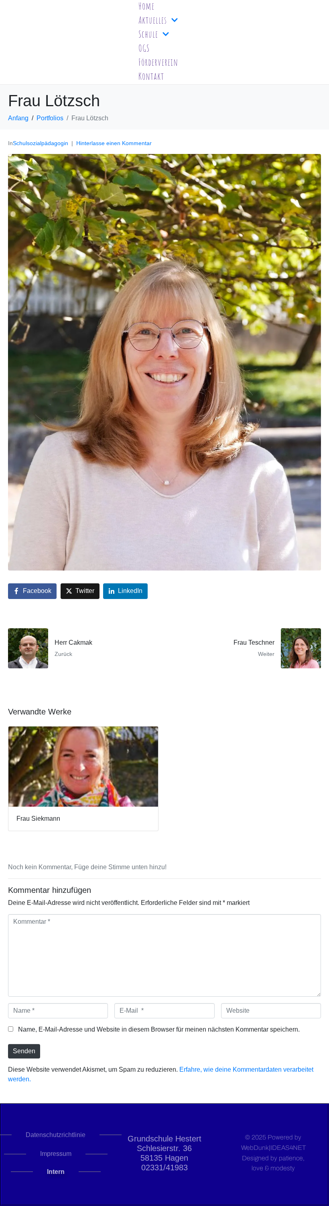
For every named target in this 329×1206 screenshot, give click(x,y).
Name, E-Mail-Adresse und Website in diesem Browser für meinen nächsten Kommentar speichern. (159, 1029)
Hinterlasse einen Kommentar (114, 143)
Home (146, 6)
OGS (144, 48)
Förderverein (158, 62)
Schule (148, 34)
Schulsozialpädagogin (40, 143)
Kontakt (151, 76)
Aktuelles (152, 20)
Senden (24, 1051)
